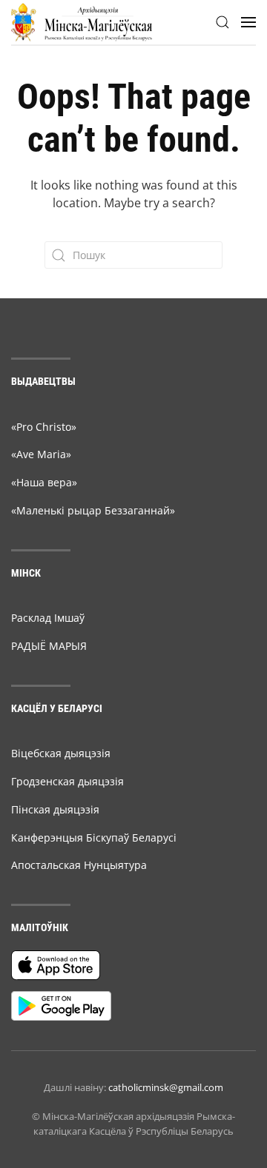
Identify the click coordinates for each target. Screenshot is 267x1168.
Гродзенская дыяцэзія (67, 781)
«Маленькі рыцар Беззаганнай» (93, 510)
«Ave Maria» (41, 454)
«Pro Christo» (43, 427)
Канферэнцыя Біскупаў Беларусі (94, 837)
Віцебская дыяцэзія (61, 753)
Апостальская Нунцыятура (79, 865)
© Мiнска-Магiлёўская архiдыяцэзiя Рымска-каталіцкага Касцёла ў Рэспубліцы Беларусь (133, 1124)
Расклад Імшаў (48, 618)
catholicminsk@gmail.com (165, 1087)
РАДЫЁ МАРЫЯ (49, 646)
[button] (222, 22)
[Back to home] (81, 22)
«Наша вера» (44, 482)
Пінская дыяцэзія (55, 809)
